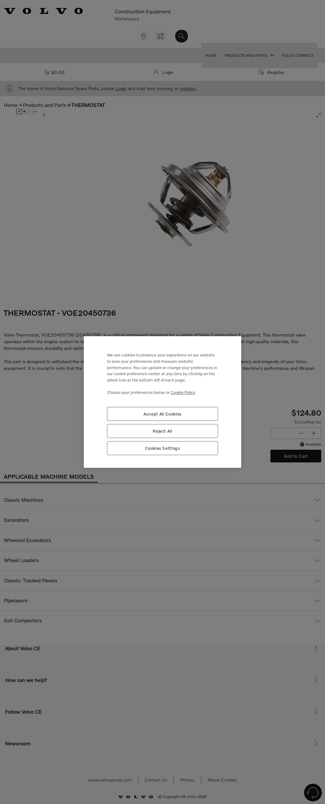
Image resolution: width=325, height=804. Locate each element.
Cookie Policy (183, 392)
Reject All (162, 431)
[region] (162, 402)
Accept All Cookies (162, 413)
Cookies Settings (162, 448)
